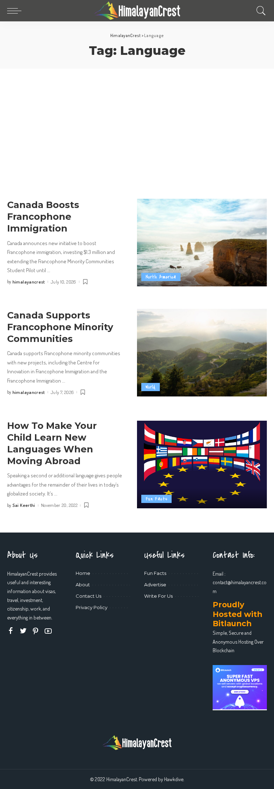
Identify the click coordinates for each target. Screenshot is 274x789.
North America (161, 277)
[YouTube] (48, 631)
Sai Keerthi (23, 505)
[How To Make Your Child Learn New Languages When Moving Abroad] (202, 464)
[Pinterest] (35, 631)
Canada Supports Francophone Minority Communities (60, 327)
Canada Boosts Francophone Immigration (43, 216)
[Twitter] (23, 631)
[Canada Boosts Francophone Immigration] (202, 242)
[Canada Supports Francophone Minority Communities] (202, 352)
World (151, 387)
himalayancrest (28, 282)
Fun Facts (156, 499)
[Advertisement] (137, 122)
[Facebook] (10, 631)
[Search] (259, 10)
